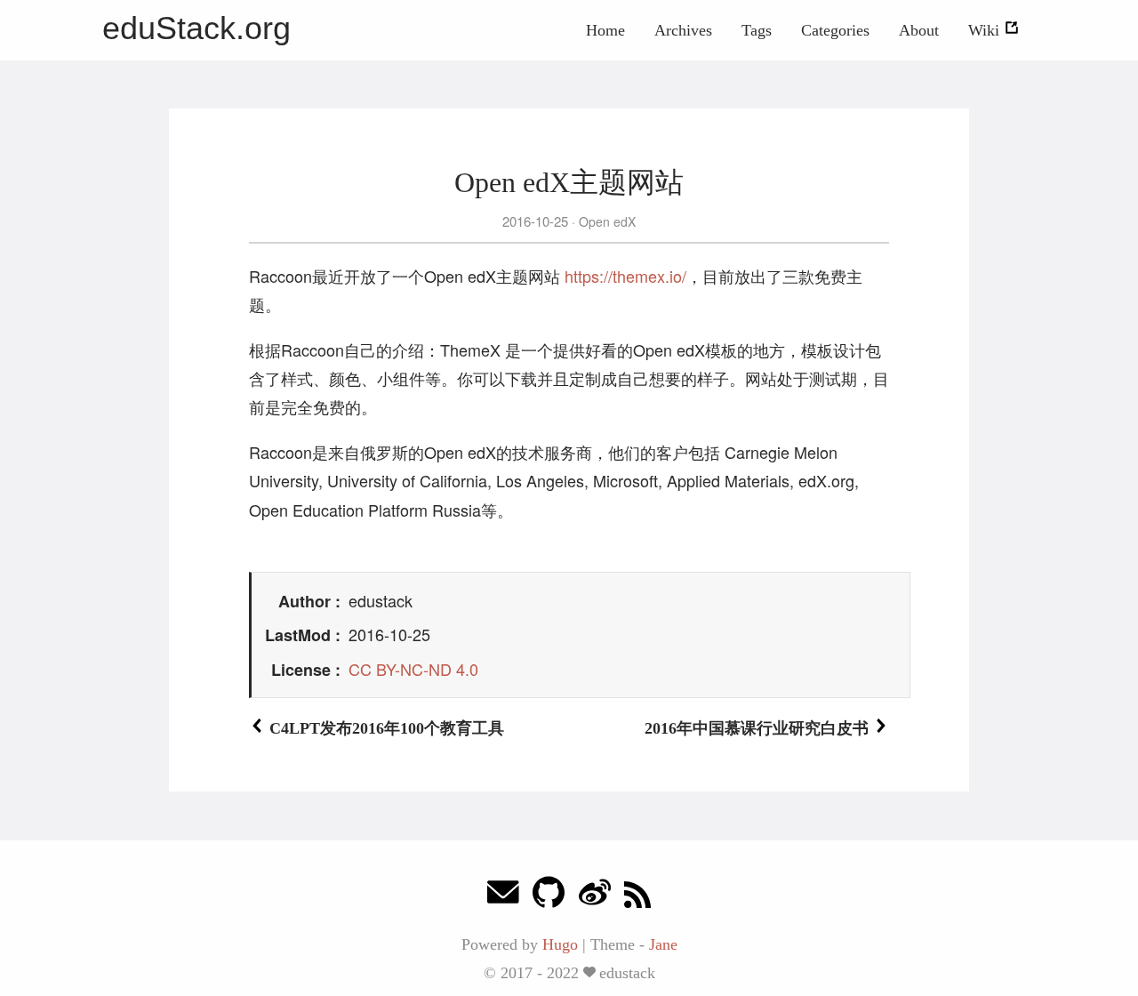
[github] (549, 896)
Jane (663, 944)
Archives (683, 30)
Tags (756, 30)
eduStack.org (196, 28)
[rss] (637, 896)
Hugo (560, 944)
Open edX (605, 221)
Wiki (986, 30)
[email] (503, 896)
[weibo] (595, 896)
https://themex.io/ (625, 275)
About (919, 30)
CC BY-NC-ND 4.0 (413, 668)
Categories (835, 30)
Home (605, 30)
